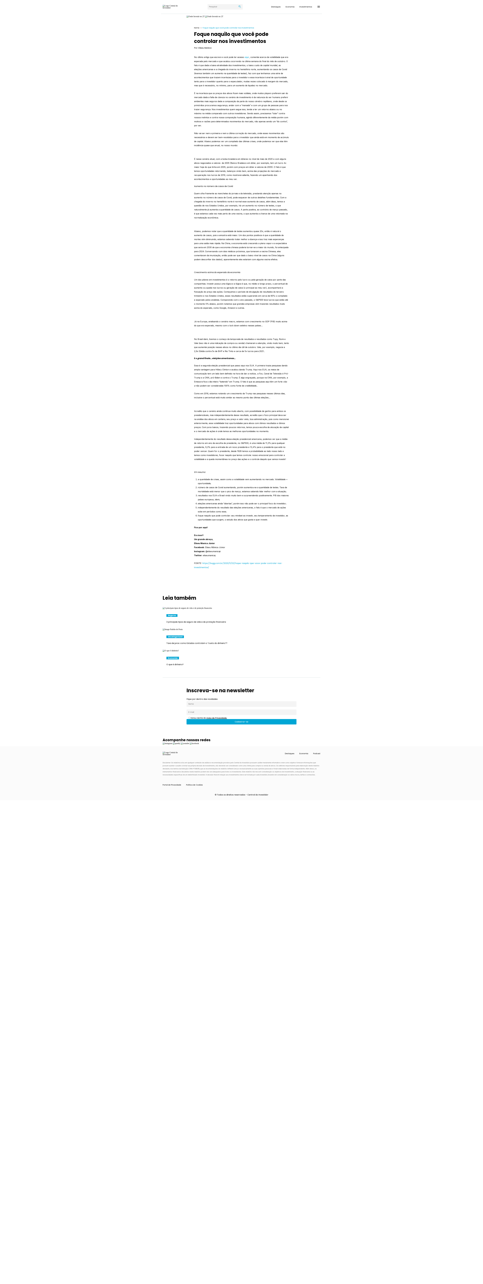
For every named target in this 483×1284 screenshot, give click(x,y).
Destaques (276, 7)
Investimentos (305, 7)
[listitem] (241, 617)
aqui (247, 57)
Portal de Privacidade (172, 785)
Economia (290, 7)
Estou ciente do (208, 718)
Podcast (316, 753)
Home (196, 28)
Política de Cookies (194, 785)
